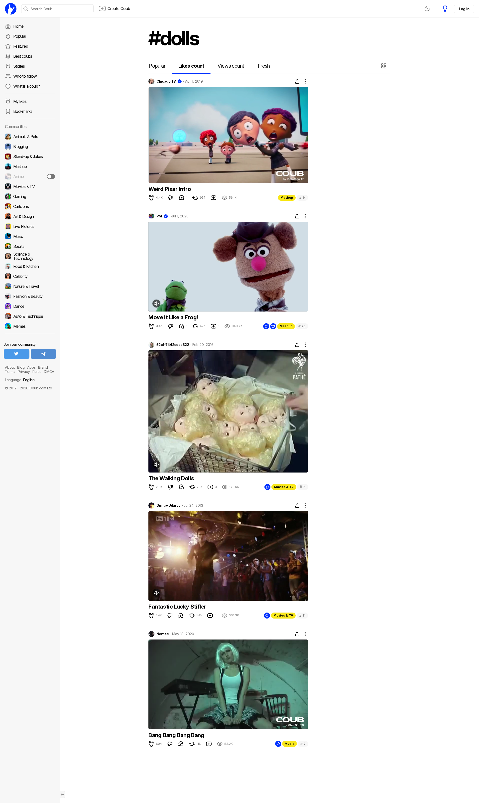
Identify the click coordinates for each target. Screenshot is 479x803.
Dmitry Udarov (168, 505)
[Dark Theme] (427, 9)
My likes (19, 101)
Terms (10, 371)
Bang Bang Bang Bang (176, 735)
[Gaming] (30, 196)
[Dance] (30, 306)
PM (159, 216)
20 (302, 326)
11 (303, 487)
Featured (20, 46)
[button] (384, 65)
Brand (43, 367)
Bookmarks (22, 111)
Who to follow (25, 76)
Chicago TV (166, 81)
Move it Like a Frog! (173, 317)
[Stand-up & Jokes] (30, 156)
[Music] (30, 236)
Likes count (191, 66)
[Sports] (30, 246)
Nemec (162, 634)
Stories (19, 66)
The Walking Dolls (171, 478)
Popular (19, 36)
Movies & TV (284, 487)
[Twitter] (16, 354)
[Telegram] (43, 354)
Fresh (264, 66)
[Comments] (182, 198)
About (10, 367)
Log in (464, 8)
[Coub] (10, 8)
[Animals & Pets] (30, 137)
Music (289, 744)
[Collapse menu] (62, 794)
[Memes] (30, 326)
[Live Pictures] (30, 226)
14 (302, 197)
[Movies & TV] (30, 186)
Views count (231, 66)
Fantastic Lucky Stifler (177, 606)
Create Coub (119, 8)
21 (302, 615)
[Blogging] (30, 147)
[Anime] (30, 176)
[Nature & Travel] (30, 286)
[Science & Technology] (30, 256)
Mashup (286, 197)
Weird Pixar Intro (169, 189)
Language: (20, 380)
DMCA (49, 371)
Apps (31, 367)
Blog (21, 367)
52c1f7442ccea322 (172, 344)
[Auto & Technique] (30, 316)
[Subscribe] (51, 176)
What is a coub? (26, 86)
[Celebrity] (30, 276)
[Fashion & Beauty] (30, 296)
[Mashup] (30, 166)
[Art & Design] (30, 216)
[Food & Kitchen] (30, 266)
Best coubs (22, 56)
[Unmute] (156, 304)
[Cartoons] (30, 206)
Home (18, 26)
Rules (36, 371)
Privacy (24, 371)
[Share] (297, 81)
